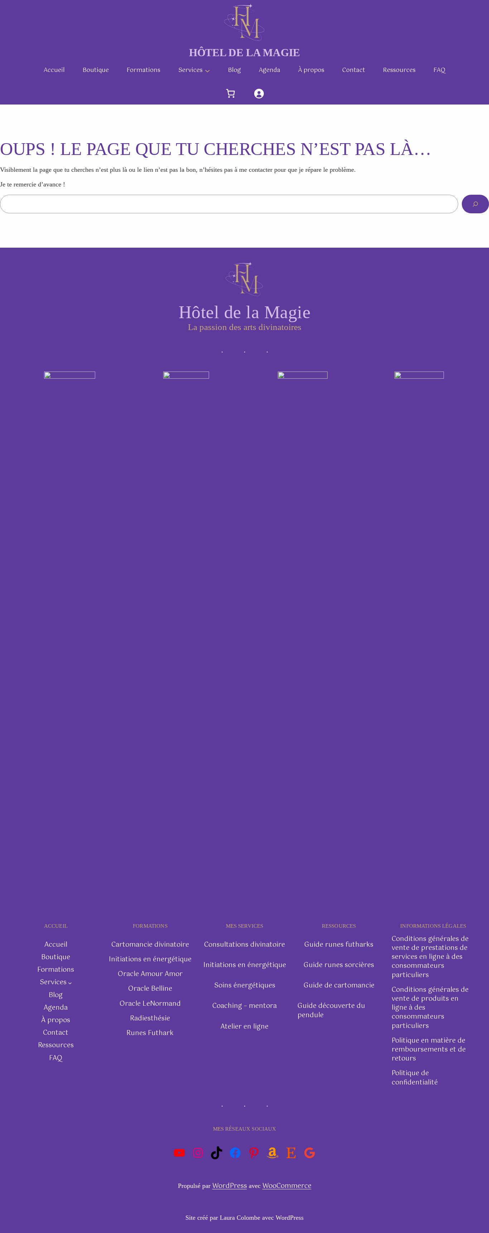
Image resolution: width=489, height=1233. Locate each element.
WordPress (229, 1186)
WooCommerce (286, 1186)
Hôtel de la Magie (244, 52)
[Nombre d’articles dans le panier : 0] (230, 93)
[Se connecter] (258, 93)
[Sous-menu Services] (207, 70)
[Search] (475, 204)
